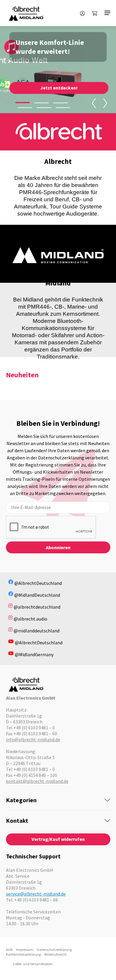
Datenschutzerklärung (54, 949)
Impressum (24, 949)
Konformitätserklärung (23, 954)
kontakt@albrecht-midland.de (37, 781)
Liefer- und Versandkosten (33, 964)
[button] (22, 102)
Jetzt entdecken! (59, 88)
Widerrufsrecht (55, 954)
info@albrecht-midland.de (33, 739)
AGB (9, 949)
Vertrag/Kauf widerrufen (58, 839)
